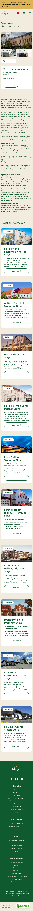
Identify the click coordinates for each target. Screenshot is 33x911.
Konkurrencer (16, 806)
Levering (16, 865)
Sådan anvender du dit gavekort (16, 876)
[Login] (24, 13)
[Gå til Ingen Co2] (23, 906)
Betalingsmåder (16, 873)
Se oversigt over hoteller (16, 840)
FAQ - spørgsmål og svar (16, 798)
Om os (16, 790)
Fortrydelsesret (16, 879)
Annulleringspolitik (16, 801)
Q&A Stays (16, 795)
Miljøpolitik (16, 843)
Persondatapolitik (17, 848)
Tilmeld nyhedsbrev (16, 809)
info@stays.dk (9, 893)
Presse (16, 804)
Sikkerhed (16, 871)
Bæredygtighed (16, 846)
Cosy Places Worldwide (16, 826)
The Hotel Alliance (16, 823)
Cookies (16, 851)
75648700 (24, 893)
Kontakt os (16, 793)
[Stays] (4, 13)
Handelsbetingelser (16, 868)
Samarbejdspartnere (16, 829)
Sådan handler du (16, 862)
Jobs (16, 812)
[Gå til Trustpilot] (6, 906)
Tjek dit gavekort (16, 882)
